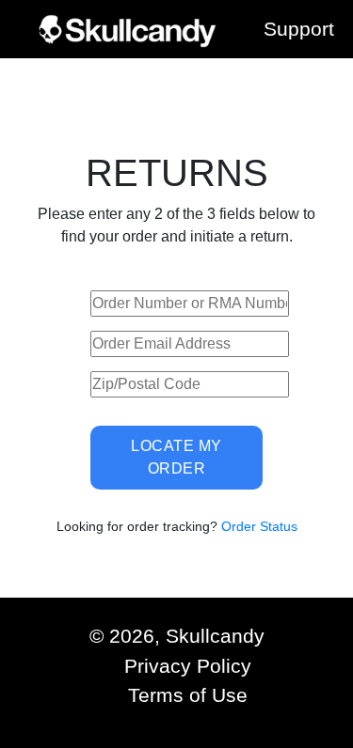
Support (299, 28)
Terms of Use (188, 695)
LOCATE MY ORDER (176, 457)
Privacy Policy (187, 666)
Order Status (257, 527)
